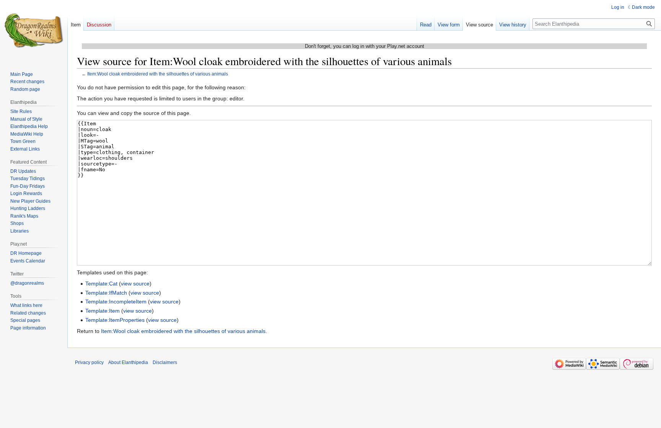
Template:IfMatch (106, 293)
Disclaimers (165, 362)
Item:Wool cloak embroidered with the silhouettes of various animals (157, 73)
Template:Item (102, 311)
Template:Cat (101, 283)
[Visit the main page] (33, 30)
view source (135, 283)
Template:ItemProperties (115, 320)
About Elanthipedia (128, 362)
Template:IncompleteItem (116, 301)
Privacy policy (89, 362)
